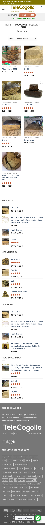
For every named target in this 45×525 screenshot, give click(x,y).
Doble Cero (28, 104)
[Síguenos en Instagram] (8, 442)
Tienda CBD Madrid (20, 495)
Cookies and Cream (9, 468)
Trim (4, 499)
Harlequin (16, 476)
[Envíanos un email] (13, 442)
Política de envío (10, 516)
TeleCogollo (16, 492)
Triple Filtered (21, 499)
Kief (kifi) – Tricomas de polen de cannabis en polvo (10, 177)
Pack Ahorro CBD (34, 484)
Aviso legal (12, 515)
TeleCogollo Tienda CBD (12, 414)
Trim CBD (11, 499)
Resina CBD (24, 488)
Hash (23, 476)
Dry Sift (26, 69)
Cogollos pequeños (20, 465)
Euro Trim (38, 468)
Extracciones (17, 472)
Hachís (33, 472)
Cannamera (34, 457)
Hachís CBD (7, 476)
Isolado (39, 476)
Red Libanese (13, 488)
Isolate (5, 480)
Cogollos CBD (7, 465)
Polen (4, 488)
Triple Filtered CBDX (9, 69)
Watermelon (32, 499)
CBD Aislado (12, 461)
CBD (4, 461)
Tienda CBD (7, 495)
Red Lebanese (29, 140)
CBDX (21, 461)
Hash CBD (31, 476)
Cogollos (35, 461)
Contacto (12, 15)
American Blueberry (20, 457)
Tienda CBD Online (35, 495)
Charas (4, 140)
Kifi (15, 480)
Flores (26, 472)
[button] (3, 9)
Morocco (22, 480)
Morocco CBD (31, 480)
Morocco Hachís (8, 484)
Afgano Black (7, 104)
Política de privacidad (27, 515)
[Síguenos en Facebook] (4, 442)
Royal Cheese (34, 488)
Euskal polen (7, 472)
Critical (20, 468)
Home (8, 25)
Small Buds (6, 492)
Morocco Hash (21, 484)
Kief (10, 480)
